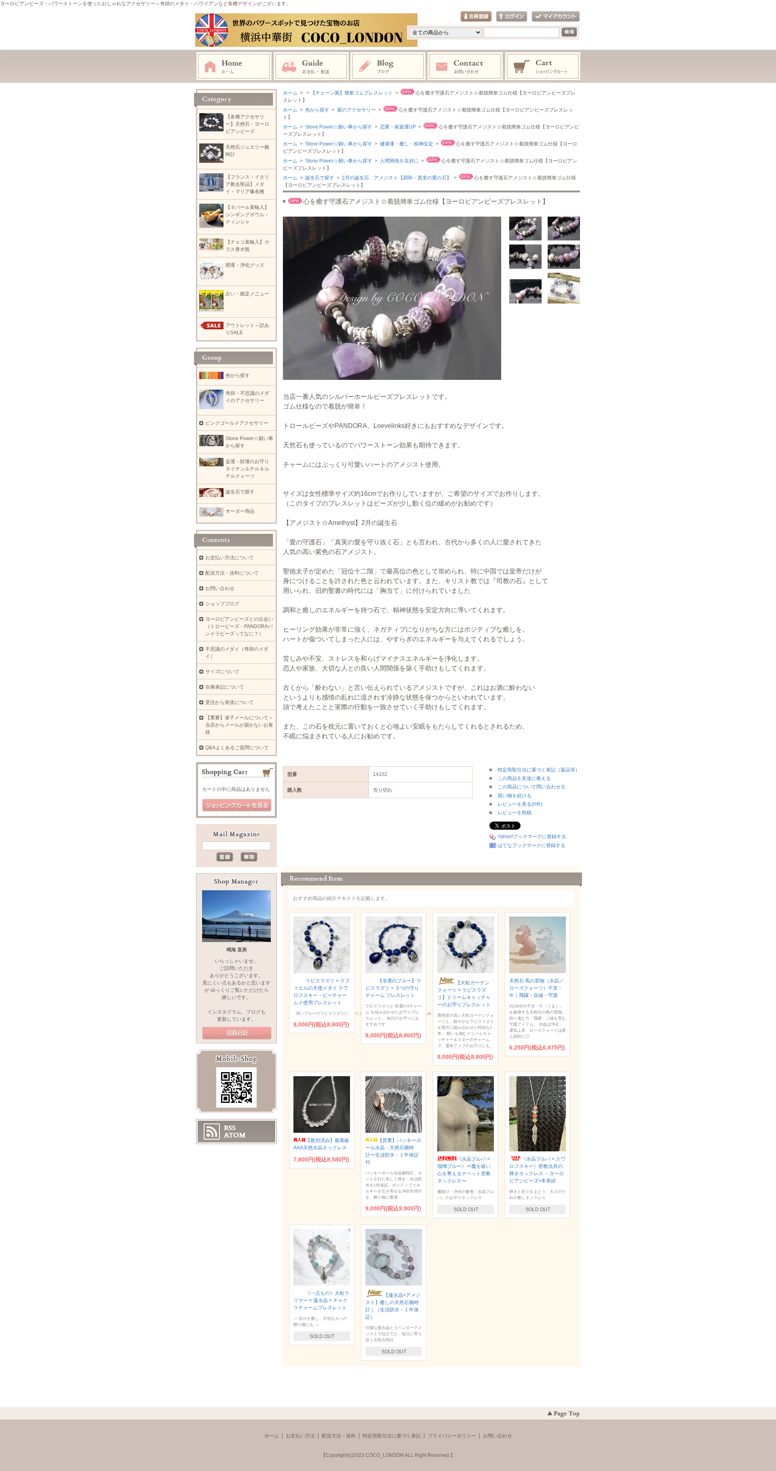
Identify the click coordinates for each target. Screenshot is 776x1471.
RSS (230, 1127)
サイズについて (222, 671)
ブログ (388, 66)
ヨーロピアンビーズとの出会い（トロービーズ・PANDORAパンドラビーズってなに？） (239, 626)
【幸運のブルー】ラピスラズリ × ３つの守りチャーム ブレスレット (393, 988)
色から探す (316, 110)
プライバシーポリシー (452, 1436)
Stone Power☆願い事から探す (338, 127)
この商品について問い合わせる (531, 787)
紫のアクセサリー (356, 110)
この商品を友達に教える (524, 778)
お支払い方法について (229, 558)
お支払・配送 (311, 66)
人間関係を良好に (399, 161)
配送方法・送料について (232, 573)
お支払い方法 (300, 1436)
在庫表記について (224, 687)
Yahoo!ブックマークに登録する (532, 836)
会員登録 (476, 16)
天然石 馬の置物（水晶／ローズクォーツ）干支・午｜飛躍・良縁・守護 (536, 988)
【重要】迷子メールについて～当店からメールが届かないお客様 (239, 725)
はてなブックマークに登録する (531, 845)
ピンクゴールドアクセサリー (236, 423)
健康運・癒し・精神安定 (406, 144)
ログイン (511, 16)
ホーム (234, 66)
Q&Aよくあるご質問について (237, 747)
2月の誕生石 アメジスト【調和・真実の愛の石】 (396, 178)
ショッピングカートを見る (237, 805)
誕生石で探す (319, 178)
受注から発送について (229, 702)
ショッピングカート (543, 66)
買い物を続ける (514, 796)
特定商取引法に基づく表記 (392, 1436)
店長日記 (237, 1033)
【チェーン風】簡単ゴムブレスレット (351, 93)
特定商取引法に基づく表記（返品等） (539, 770)
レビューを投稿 (514, 813)
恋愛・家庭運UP (397, 127)
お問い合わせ (466, 66)
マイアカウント (555, 16)
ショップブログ (222, 604)
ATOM (235, 1135)
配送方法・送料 (339, 1436)
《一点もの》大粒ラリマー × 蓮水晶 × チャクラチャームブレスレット (321, 1300)
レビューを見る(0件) (520, 804)
